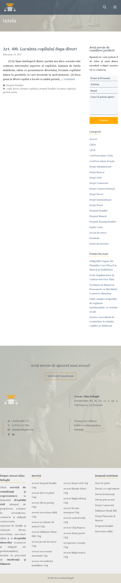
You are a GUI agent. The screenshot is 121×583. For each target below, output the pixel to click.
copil (9, 89)
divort (16, 89)
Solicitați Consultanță (61, 376)
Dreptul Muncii (97, 216)
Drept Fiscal (96, 194)
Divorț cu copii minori (107, 488)
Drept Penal (96, 205)
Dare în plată (102, 483)
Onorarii (78, 429)
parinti (6, 92)
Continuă (69, 79)
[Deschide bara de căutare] (104, 7)
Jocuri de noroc (98, 232)
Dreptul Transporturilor (102, 221)
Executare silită (104, 531)
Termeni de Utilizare (85, 421)
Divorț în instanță (105, 494)
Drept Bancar (96, 172)
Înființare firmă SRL (106, 510)
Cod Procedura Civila (101, 155)
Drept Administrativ (100, 166)
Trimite (103, 120)
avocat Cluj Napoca (74, 527)
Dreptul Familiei (14, 85)
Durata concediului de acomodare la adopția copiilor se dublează (101, 321)
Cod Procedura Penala (102, 161)
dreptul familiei (47, 89)
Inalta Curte (96, 227)
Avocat (93, 139)
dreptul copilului (29, 89)
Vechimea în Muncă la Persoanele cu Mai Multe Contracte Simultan (103, 289)
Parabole (94, 238)
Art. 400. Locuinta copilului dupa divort (40, 49)
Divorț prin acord (104, 499)
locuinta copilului (66, 89)
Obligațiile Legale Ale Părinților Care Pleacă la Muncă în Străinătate (103, 265)
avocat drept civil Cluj (75, 483)
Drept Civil (95, 177)
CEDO (92, 144)
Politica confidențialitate (87, 425)
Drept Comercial (98, 183)
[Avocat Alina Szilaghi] (10, 7)
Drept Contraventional (102, 188)
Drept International (100, 199)
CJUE (92, 150)
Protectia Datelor (99, 243)
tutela (14, 92)
